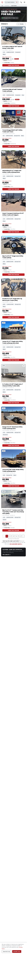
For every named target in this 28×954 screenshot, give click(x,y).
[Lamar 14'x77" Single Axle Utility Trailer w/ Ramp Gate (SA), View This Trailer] (13, 330)
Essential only (6, 951)
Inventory (7, 5)
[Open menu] (24, 2)
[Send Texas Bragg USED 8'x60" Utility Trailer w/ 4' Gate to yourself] (23, 112)
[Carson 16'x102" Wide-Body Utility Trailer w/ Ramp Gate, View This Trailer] (13, 458)
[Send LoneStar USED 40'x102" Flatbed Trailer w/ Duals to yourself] (23, 71)
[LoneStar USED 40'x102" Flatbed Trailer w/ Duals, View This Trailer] (13, 78)
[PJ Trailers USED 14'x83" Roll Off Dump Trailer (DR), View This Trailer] (13, 35)
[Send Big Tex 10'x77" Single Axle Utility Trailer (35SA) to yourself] (23, 237)
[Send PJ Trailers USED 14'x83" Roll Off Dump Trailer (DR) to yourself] (23, 28)
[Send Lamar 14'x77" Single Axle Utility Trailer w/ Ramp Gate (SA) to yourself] (23, 323)
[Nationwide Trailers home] (2, 2)
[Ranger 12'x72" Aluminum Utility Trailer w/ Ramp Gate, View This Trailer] (13, 416)
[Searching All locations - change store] (17, 2)
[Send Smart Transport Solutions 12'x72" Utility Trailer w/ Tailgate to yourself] (23, 195)
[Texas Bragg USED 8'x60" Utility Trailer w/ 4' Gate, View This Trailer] (13, 119)
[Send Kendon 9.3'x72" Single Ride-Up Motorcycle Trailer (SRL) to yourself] (23, 280)
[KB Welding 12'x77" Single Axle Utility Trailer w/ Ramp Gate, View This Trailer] (13, 159)
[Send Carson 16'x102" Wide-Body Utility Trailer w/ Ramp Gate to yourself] (23, 451)
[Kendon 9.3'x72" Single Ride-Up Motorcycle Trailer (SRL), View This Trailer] (13, 288)
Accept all (16, 951)
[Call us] (21, 2)
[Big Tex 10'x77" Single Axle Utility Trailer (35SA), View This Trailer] (13, 245)
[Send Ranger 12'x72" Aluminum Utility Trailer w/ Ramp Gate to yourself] (23, 408)
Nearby (20, 24)
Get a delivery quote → (16, 544)
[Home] (2, 5)
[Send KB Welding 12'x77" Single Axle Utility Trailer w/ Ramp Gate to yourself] (23, 152)
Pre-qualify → (7, 554)
